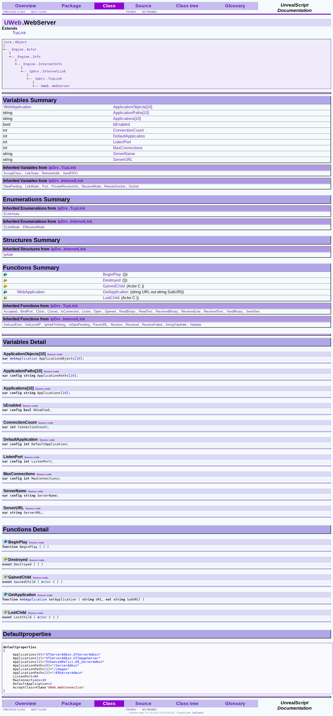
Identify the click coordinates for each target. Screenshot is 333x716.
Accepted (10, 311)
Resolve (116, 324)
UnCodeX (197, 712)
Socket (134, 186)
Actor (32, 49)
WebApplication (17, 107)
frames (131, 11)
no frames (149, 11)
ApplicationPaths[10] (131, 113)
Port (45, 186)
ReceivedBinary (167, 311)
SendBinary (234, 311)
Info (36, 57)
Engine (17, 49)
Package (71, 5)
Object (21, 42)
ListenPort (122, 142)
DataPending (13, 186)
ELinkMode (12, 227)
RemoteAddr (50, 173)
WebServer (61, 86)
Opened (110, 311)
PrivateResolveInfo (64, 186)
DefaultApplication (129, 136)
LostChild (111, 298)
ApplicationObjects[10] (132, 107)
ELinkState (11, 214)
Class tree (187, 5)
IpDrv (34, 71)
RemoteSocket (114, 186)
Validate (195, 324)
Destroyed (112, 280)
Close (40, 311)
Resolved (132, 324)
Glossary (235, 5)
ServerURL (123, 159)
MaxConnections (127, 148)
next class (39, 11)
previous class (14, 11)
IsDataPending (79, 324)
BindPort (26, 311)
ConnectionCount (128, 130)
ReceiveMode (91, 186)
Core (8, 42)
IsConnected (69, 311)
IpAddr (8, 254)
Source (143, 5)
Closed (52, 311)
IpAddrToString (54, 324)
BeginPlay (112, 274)
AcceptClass (13, 173)
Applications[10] (127, 119)
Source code (54, 354)
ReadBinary (127, 311)
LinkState (32, 173)
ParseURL (100, 324)
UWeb (12, 22)
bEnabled (121, 124)
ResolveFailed (152, 324)
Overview (25, 5)
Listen (86, 311)
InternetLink (54, 71)
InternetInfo (50, 64)
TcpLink (19, 33)
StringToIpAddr (176, 324)
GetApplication (115, 292)
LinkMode (32, 186)
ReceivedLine (190, 311)
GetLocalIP (33, 324)
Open (97, 311)
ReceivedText (213, 311)
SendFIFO (70, 173)
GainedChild (114, 286)
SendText (253, 311)
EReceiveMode (33, 227)
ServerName (124, 154)
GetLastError (13, 324)
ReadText (145, 311)
